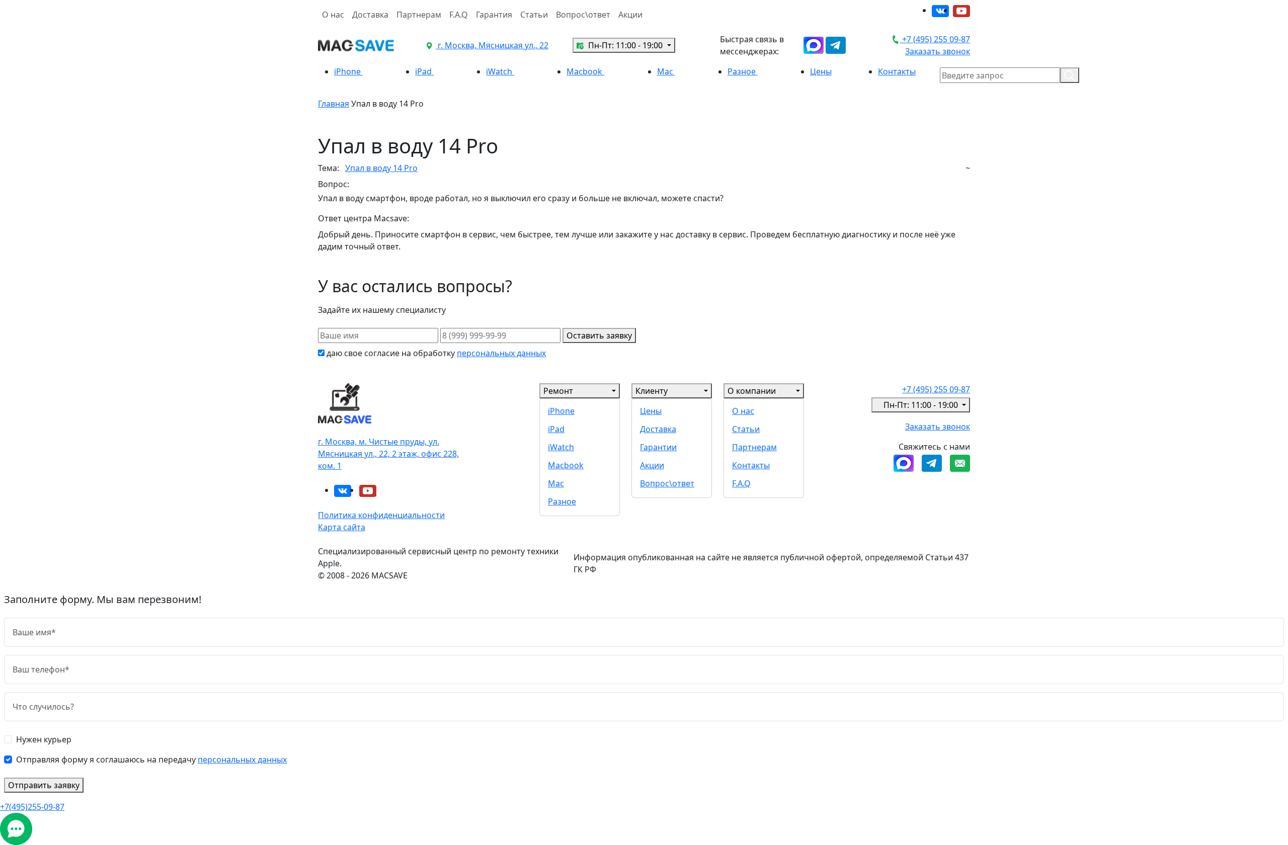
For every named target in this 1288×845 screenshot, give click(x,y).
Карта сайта (341, 527)
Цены (821, 71)
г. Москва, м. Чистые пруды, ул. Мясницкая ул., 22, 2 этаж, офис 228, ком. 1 (388, 453)
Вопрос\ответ (583, 14)
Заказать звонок (937, 51)
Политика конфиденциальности (381, 515)
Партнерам (418, 14)
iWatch (500, 71)
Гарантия (494, 14)
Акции (630, 14)
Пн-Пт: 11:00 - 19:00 (625, 45)
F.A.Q (458, 14)
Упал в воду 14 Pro (381, 168)
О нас (333, 14)
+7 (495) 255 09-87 (935, 39)
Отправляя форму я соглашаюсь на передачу (151, 759)
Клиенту (651, 390)
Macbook (585, 71)
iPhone (348, 71)
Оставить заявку (599, 335)
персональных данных (501, 353)
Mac (666, 71)
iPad (424, 71)
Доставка (370, 14)
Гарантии (658, 447)
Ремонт (558, 390)
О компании (752, 390)
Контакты (897, 71)
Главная (333, 103)
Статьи (534, 14)
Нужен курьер (43, 739)
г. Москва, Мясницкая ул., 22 (492, 45)
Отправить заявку (43, 785)
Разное (743, 71)
